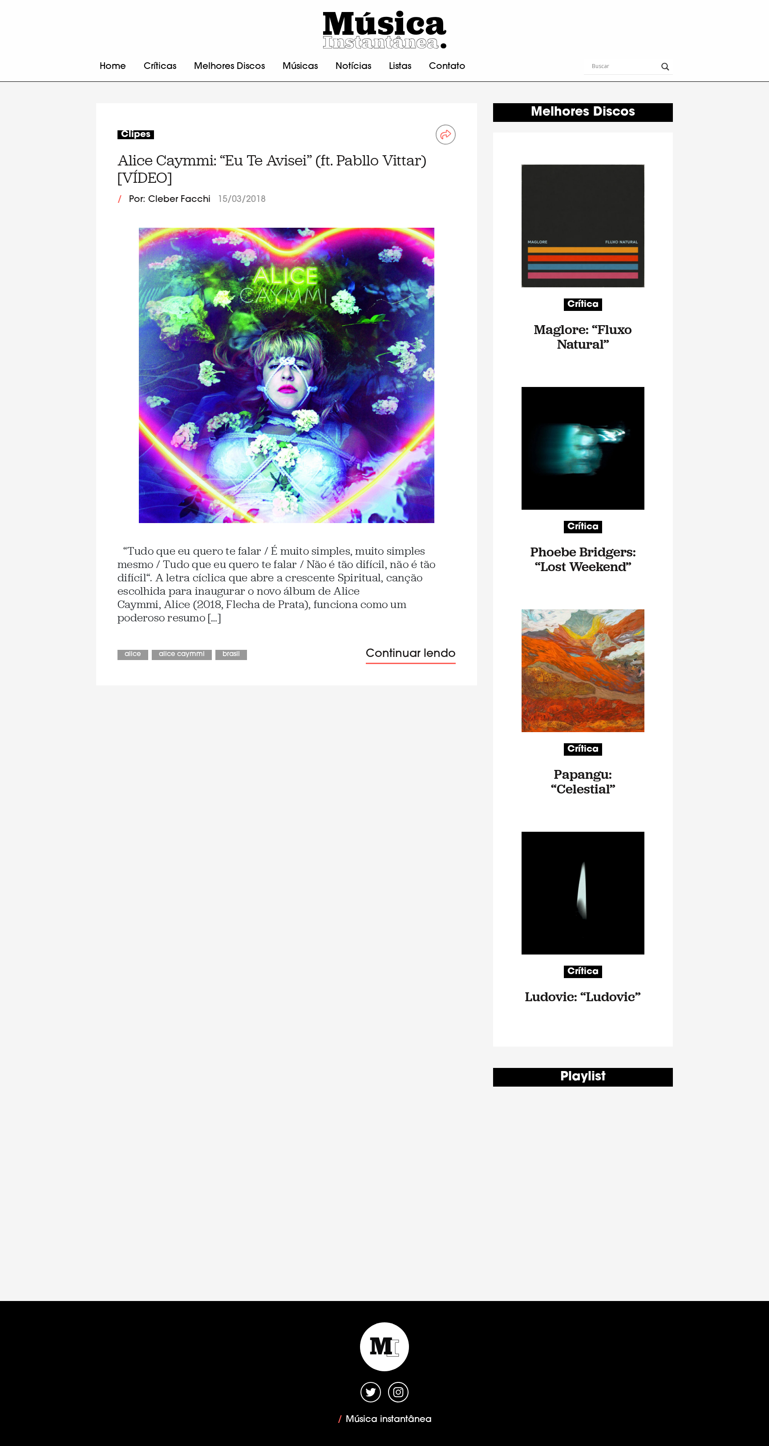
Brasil (231, 654)
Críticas (160, 66)
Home (113, 66)
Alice (133, 654)
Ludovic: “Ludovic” (583, 996)
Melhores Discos (229, 66)
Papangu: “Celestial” (583, 781)
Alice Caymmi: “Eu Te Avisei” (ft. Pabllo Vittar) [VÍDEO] (271, 169)
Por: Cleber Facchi (169, 199)
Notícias (353, 66)
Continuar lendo (411, 654)
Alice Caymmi (182, 654)
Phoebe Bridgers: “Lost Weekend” (583, 559)
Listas (400, 66)
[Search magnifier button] (665, 66)
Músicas (300, 66)
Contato (447, 66)
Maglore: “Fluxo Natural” (583, 336)
